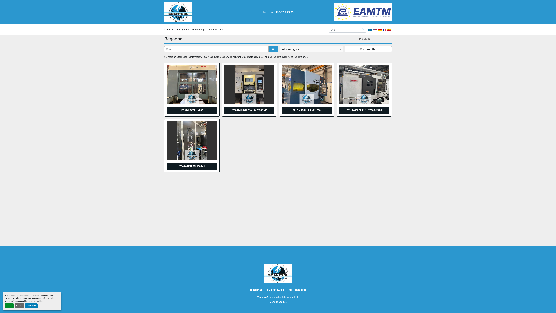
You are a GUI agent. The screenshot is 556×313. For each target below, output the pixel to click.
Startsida (169, 29)
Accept (9, 306)
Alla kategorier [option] (291, 49)
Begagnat (182, 29)
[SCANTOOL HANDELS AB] (278, 273)
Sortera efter (368, 49)
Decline (19, 306)
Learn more (31, 306)
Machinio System (266, 297)
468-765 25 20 (284, 12)
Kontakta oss (216, 29)
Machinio (294, 297)
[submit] (363, 30)
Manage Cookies (278, 302)
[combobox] (311, 49)
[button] (183, 29)
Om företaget (199, 29)
